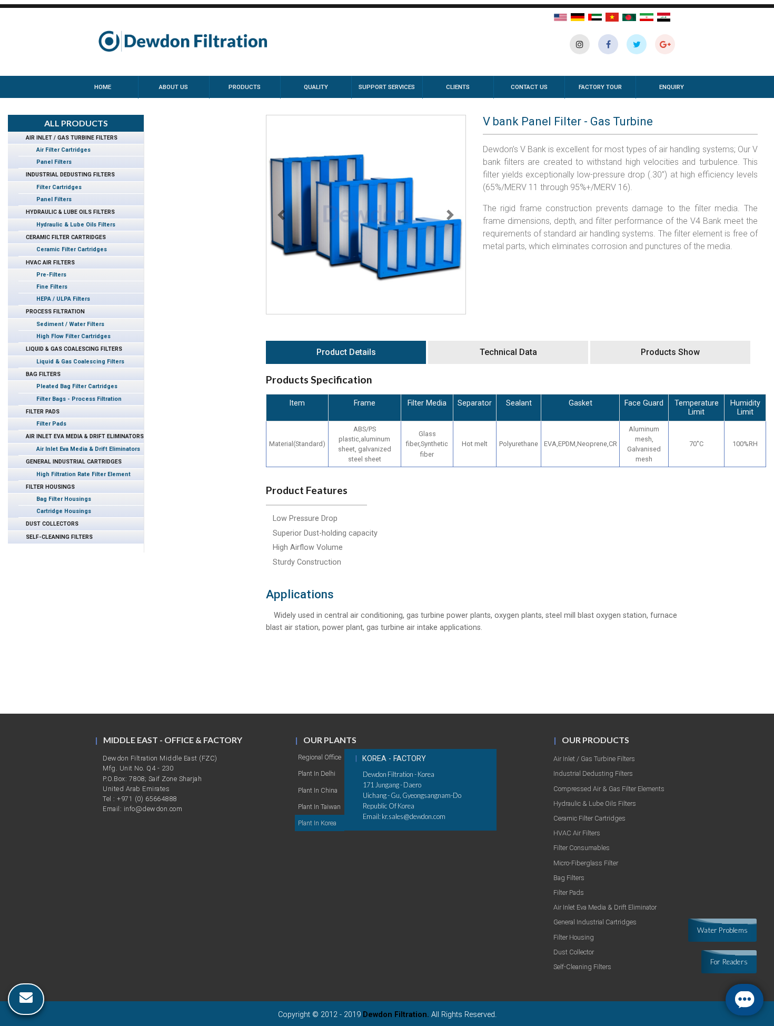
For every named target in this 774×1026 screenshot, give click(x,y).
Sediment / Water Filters (66, 324)
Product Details (346, 352)
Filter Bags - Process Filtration (75, 399)
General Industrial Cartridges (70, 461)
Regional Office (319, 757)
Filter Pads (38, 411)
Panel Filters (50, 162)
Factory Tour (600, 87)
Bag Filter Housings (60, 499)
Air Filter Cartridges (60, 149)
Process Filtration (51, 311)
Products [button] (245, 87)
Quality (316, 87)
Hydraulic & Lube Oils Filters (66, 212)
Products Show (670, 352)
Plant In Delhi (316, 773)
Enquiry (671, 87)
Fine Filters (48, 286)
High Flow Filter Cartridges (70, 336)
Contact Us (529, 87)
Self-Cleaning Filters (55, 537)
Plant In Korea (317, 823)
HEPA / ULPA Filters (59, 298)
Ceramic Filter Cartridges (62, 237)
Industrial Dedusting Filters (66, 174)
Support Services (387, 87)
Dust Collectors (48, 523)
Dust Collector (573, 952)
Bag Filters (39, 374)
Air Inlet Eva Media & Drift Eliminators (81, 436)
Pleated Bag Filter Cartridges (73, 386)
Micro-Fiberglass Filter (585, 863)
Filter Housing (573, 937)
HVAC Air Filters (46, 262)
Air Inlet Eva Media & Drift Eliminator (605, 907)
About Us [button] (173, 87)
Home (116, 87)
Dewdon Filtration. (396, 1014)
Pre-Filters (47, 274)
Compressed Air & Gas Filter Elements (608, 789)
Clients (458, 87)
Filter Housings (46, 487)
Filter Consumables (581, 848)
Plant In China (318, 790)
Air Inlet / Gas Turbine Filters (67, 137)
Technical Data (508, 352)
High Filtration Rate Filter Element (80, 474)
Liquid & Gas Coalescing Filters (70, 349)
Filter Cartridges (55, 187)
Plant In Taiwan (319, 807)
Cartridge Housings (60, 511)
